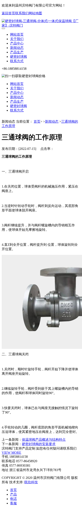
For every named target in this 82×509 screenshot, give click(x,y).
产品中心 (17, 43)
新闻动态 (17, 48)
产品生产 (17, 52)
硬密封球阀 (18, 56)
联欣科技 (31, 482)
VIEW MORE (11, 452)
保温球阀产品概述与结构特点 (44, 439)
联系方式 (17, 61)
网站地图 (35, 13)
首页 (37, 121)
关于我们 (17, 39)
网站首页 (17, 34)
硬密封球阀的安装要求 (39, 444)
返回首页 (8, 13)
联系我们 (22, 13)
